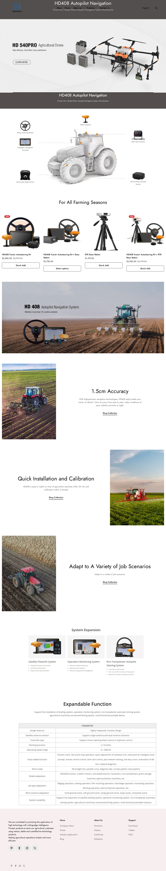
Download (133, 825)
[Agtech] (16, 8)
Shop (59, 7)
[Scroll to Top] (161, 857)
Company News (67, 825)
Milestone (98, 838)
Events (62, 830)
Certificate (98, 834)
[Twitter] (35, 848)
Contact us (104, 7)
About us (77, 7)
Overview (98, 825)
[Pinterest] (11, 848)
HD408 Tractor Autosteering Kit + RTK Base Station (144, 256)
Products (91, 7)
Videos (132, 830)
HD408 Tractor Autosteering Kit (16, 254)
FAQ (131, 834)
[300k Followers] (19, 848)
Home (67, 7)
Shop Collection (110, 413)
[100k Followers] (27, 848)
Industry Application (68, 834)
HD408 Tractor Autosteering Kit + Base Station (61, 256)
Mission (97, 830)
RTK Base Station (92, 254)
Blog (62, 838)
